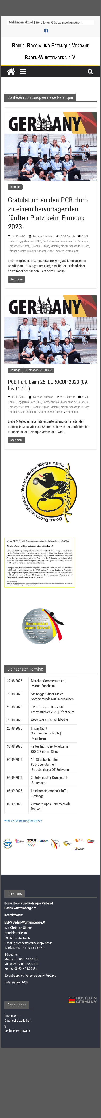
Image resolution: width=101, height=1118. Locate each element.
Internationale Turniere (39, 370)
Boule (11, 241)
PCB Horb (83, 246)
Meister (55, 246)
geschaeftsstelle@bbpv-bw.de (33, 943)
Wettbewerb (57, 251)
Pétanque (13, 251)
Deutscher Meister (18, 246)
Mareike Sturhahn (43, 236)
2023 (85, 236)
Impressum (11, 1015)
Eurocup (35, 246)
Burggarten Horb (25, 241)
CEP (38, 241)
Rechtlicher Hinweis (17, 1031)
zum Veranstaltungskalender (23, 821)
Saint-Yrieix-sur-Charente (34, 251)
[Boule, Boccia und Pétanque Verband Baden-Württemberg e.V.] (11, 71)
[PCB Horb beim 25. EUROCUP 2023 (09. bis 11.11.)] (50, 329)
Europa (45, 246)
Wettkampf (72, 251)
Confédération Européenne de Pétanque (66, 241)
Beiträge (15, 187)
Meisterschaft (69, 246)
